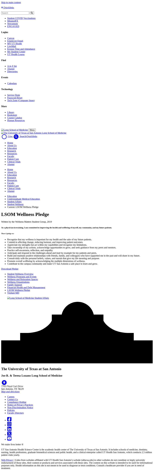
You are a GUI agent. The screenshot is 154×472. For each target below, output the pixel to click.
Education (12, 148)
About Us (12, 145)
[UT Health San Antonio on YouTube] (9, 439)
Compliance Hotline (16, 402)
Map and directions (10, 391)
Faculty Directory (15, 413)
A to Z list (12, 66)
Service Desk (13, 95)
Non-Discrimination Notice (20, 407)
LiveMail (11, 46)
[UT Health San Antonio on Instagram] (9, 425)
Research (11, 151)
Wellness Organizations (18, 282)
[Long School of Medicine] (14, 130)
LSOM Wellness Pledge (18, 290)
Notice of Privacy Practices (20, 405)
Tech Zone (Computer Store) (21, 100)
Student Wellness (15, 204)
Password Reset (14, 98)
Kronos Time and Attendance (21, 49)
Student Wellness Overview (20, 274)
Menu (32, 130)
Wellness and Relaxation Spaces (22, 279)
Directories (12, 71)
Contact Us (12, 399)
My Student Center (16, 51)
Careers (10, 396)
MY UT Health (14, 43)
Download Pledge (9, 269)
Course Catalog (14, 117)
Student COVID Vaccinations (21, 18)
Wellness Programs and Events (21, 276)
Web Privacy (7, 460)
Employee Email (15, 41)
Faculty (10, 156)
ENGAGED (13, 26)
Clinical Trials (13, 161)
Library (10, 112)
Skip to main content (11, 2)
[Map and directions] (4, 382)
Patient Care (13, 159)
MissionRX (12, 21)
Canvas (10, 38)
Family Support (14, 285)
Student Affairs (14, 201)
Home (10, 143)
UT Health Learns (16, 54)
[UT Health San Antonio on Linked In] (9, 429)
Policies (11, 410)
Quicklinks (8, 7)
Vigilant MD (13, 293)
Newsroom (12, 23)
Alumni (10, 69)
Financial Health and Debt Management (26, 287)
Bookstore (12, 115)
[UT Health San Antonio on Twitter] (9, 434)
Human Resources (16, 120)
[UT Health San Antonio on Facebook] (9, 420)
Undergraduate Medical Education (23, 199)
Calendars (12, 83)
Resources (12, 153)
